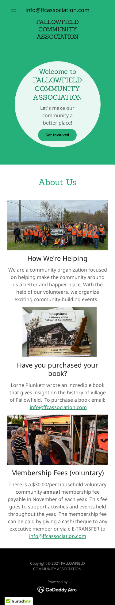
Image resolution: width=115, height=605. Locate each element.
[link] (57, 29)
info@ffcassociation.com (58, 407)
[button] (14, 10)
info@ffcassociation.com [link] (57, 10)
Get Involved (57, 134)
